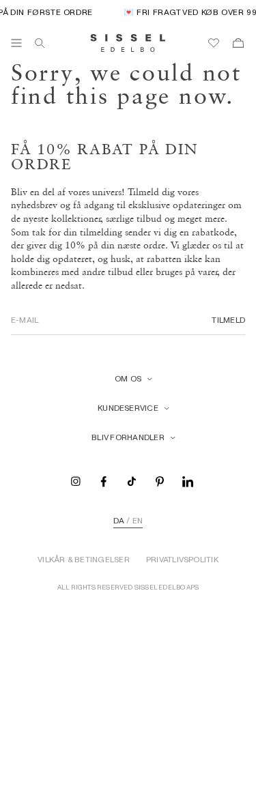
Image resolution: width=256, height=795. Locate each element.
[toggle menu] (16, 43)
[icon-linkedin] (187, 480)
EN (137, 521)
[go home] (128, 43)
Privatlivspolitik (182, 559)
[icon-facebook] (103, 480)
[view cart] (238, 43)
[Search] (39, 43)
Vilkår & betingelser (84, 559)
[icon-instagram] (75, 480)
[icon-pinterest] (159, 480)
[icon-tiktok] (131, 480)
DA (118, 521)
